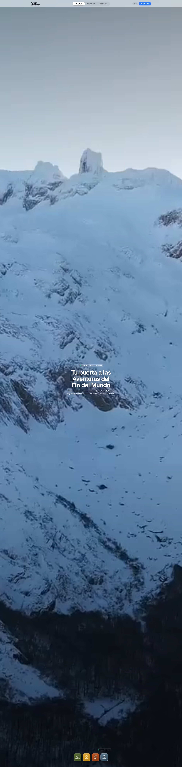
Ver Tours (146, 3)
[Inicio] (35, 3)
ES (134, 3)
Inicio (80, 3)
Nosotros (92, 3)
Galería (104, 3)
